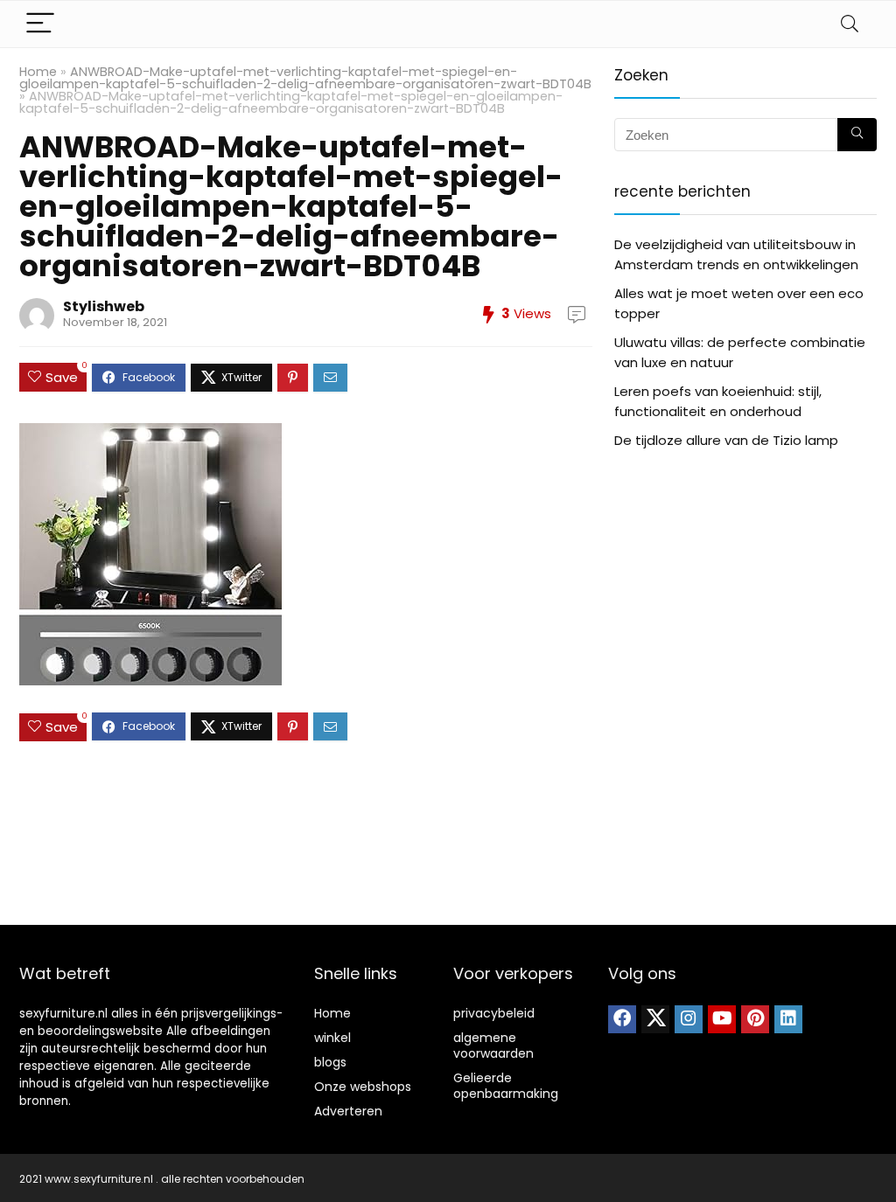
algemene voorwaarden (493, 1045)
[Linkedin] (788, 1019)
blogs (330, 1062)
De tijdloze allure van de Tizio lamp (726, 440)
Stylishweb (103, 306)
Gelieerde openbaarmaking (505, 1085)
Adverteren (348, 1111)
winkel (332, 1037)
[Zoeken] (857, 134)
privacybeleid (494, 1013)
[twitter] (655, 1019)
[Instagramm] (689, 1019)
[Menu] (40, 24)
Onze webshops (362, 1086)
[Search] (850, 24)
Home (38, 71)
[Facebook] (622, 1019)
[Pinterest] (755, 1019)
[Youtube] (722, 1019)
